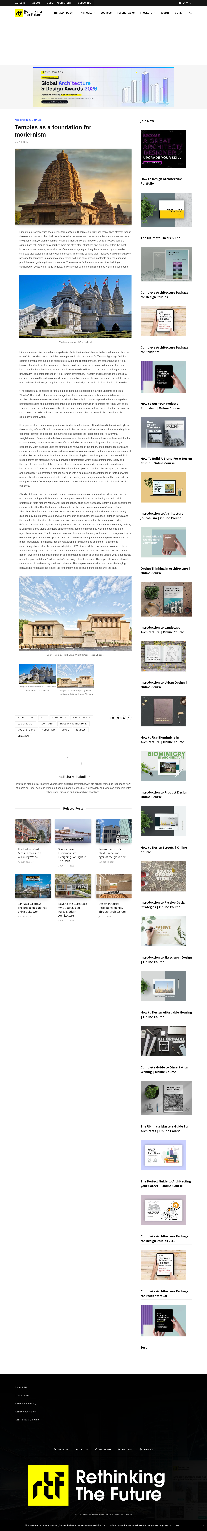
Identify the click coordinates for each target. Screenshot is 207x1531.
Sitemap (128, 1515)
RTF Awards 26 (63, 13)
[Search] (190, 13)
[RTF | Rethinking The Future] (29, 13)
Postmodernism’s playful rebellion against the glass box (112, 853)
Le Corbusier (25, 724)
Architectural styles (28, 120)
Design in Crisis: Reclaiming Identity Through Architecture (112, 907)
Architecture (26, 718)
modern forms (26, 730)
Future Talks (126, 13)
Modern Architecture (73, 724)
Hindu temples (81, 718)
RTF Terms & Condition (27, 1419)
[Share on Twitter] (118, 717)
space (65, 730)
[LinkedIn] (123, 717)
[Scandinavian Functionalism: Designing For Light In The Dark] (73, 831)
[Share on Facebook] (112, 717)
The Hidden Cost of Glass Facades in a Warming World (30, 853)
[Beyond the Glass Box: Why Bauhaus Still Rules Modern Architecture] (73, 886)
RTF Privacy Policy (25, 1411)
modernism (48, 730)
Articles (86, 13)
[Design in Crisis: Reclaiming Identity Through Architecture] (114, 886)
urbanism (23, 736)
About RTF (21, 1387)
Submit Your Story (59, 3)
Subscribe (84, 3)
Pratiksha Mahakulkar (73, 777)
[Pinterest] (129, 717)
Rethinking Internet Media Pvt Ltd (96, 1515)
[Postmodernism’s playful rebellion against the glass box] (114, 831)
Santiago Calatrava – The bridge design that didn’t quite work (32, 907)
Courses (106, 13)
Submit (164, 13)
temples (81, 730)
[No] (203, 1525)
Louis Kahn (46, 724)
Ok (177, 1525)
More (178, 13)
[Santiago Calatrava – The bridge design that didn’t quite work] (33, 886)
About (36, 3)
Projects (146, 13)
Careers (20, 3)
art (43, 718)
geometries (59, 718)
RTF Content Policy (25, 1403)
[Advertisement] (103, 42)
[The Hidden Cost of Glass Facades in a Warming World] (33, 831)
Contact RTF (22, 1395)
